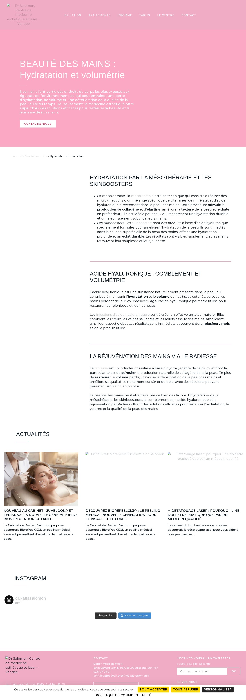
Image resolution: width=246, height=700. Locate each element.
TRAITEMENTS (99, 15)
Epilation (72, 15)
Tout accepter (153, 689)
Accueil (17, 156)
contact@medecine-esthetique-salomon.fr (121, 675)
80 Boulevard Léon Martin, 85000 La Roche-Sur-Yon (125, 668)
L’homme (125, 15)
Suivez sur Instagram (137, 615)
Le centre (165, 15)
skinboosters (142, 223)
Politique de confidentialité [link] (123, 695)
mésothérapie (142, 196)
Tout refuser (185, 689)
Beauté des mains (36, 156)
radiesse (101, 368)
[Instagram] (232, 15)
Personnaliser (218, 689)
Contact (189, 15)
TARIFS (144, 15)
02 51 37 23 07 (102, 672)
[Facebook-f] (239, 15)
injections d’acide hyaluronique (121, 315)
